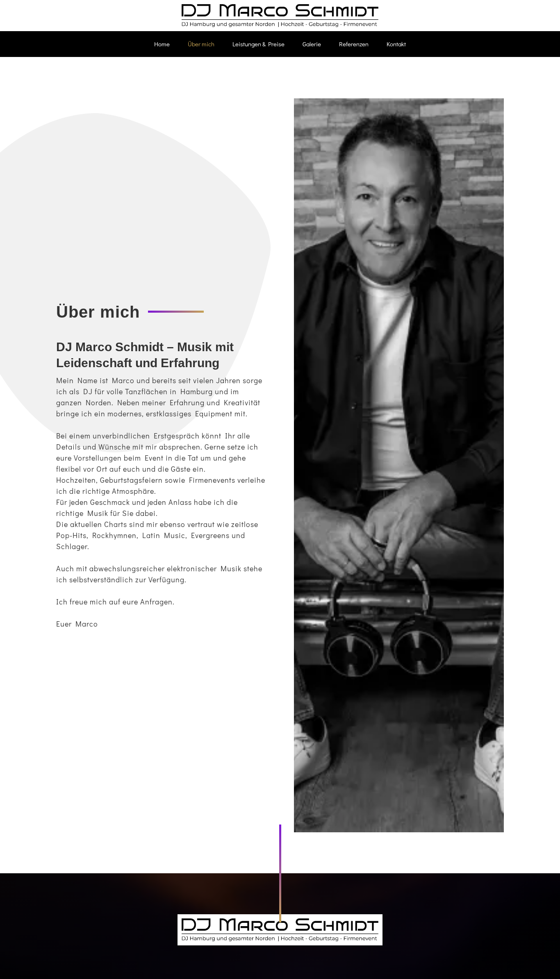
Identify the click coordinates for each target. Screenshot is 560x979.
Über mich (201, 44)
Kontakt (396, 44)
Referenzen (354, 44)
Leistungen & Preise (258, 44)
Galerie (312, 44)
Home (162, 44)
